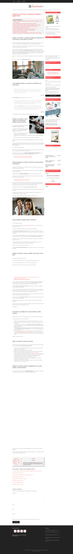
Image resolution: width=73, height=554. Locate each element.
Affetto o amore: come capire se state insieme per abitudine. (23, 156)
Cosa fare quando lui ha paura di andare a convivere (21, 180)
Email (13, 509)
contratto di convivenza (34, 352)
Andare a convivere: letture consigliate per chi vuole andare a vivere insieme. (27, 32)
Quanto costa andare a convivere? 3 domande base (52, 540)
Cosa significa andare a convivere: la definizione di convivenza (25, 23)
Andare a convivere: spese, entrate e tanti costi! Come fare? (25, 28)
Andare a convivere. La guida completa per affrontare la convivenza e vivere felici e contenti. (27, 22)
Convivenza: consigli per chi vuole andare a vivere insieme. (24, 30)
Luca (33, 458)
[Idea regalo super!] (53, 46)
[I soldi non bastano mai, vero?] (53, 19)
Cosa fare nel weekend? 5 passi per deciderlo (51, 534)
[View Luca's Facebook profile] (21, 459)
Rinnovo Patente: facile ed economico (50, 530)
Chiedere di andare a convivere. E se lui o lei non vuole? (22, 179)
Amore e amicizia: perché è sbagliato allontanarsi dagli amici (23, 157)
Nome (13, 504)
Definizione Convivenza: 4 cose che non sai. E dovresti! (52, 537)
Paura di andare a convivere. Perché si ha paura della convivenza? (26, 26)
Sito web (13, 513)
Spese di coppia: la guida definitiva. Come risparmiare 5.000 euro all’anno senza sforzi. (26, 277)
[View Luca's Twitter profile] (21, 461)
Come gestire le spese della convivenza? (20, 278)
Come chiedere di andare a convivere (17, 476)
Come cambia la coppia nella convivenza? (21, 27)
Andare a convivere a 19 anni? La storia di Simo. (19, 478)
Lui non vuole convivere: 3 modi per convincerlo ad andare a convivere (22, 474)
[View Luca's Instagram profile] (21, 464)
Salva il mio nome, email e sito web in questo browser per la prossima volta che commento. (25, 519)
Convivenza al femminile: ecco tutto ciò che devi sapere (50, 165)
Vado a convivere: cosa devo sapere (20, 31)
